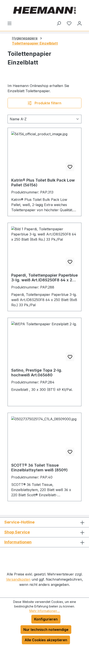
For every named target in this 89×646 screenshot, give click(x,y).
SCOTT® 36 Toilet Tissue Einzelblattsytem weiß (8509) (39, 467)
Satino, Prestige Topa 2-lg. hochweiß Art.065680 (36, 372)
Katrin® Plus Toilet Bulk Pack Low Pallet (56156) (43, 182)
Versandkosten (18, 579)
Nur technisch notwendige (45, 629)
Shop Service (17, 532)
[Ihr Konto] (79, 23)
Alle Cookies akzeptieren (46, 640)
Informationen (18, 542)
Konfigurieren (46, 619)
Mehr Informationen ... (44, 611)
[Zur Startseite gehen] (44, 10)
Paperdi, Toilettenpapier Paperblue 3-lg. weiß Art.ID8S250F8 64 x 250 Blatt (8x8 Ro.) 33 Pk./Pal (44, 277)
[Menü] (9, 23)
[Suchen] (59, 23)
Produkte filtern (47, 103)
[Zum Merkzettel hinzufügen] (70, 167)
